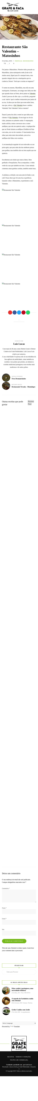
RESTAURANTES (28, 61)
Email (4, 918)
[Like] (10, 312)
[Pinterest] (23, 312)
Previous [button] (31, 401)
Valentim (32, 93)
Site (3, 929)
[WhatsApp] (28, 312)
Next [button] (29, 404)
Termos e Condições (23, 1057)
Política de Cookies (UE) (19, 1060)
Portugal (18, 61)
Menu (34, 7)
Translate (17, 1026)
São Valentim (18, 105)
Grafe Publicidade (24, 1067)
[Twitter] (19, 312)
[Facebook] (15, 312)
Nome (4, 908)
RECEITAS (10, 1057)
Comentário (6, 888)
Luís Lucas (19, 344)
